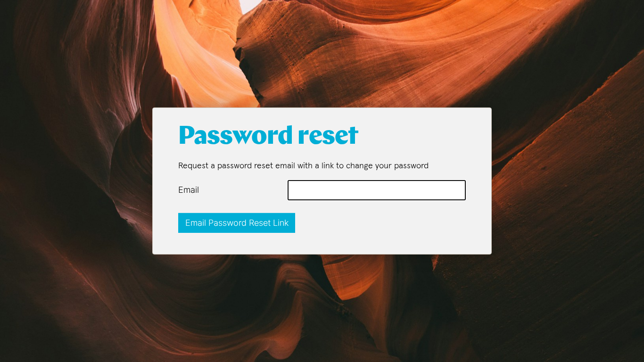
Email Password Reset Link (237, 223)
